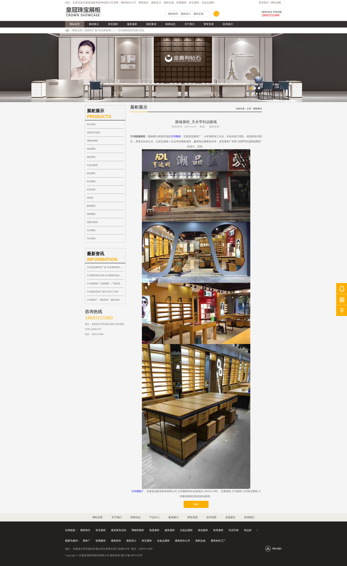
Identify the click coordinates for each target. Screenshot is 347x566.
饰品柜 (90, 197)
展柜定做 (200, 540)
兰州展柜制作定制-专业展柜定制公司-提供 (105, 275)
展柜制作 (85, 530)
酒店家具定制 (93, 132)
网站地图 (276, 2)
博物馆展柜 (92, 140)
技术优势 (211, 517)
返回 (196, 504)
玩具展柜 (91, 238)
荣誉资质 (209, 24)
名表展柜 (91, 230)
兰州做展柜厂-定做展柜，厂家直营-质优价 (105, 283)
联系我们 (264, 2)
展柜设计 (131, 540)
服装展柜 (132, 24)
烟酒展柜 (91, 214)
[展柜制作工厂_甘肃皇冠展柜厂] (83, 12)
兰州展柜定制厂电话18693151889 (102, 291)
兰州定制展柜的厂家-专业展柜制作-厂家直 (105, 267)
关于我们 (190, 24)
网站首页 (75, 24)
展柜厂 (86, 540)
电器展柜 (91, 149)
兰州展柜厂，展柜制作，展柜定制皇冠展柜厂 (105, 300)
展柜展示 (94, 24)
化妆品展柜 (92, 165)
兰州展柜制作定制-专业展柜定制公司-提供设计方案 (135, 30)
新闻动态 (170, 24)
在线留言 (230, 517)
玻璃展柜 (101, 540)
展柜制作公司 (182, 540)
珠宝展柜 (113, 24)
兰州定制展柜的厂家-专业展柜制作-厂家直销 (88, 30)
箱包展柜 (91, 173)
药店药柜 (91, 189)
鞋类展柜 (91, 181)
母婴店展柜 (92, 222)
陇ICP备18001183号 (131, 555)
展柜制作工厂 (218, 540)
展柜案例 (151, 24)
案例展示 (173, 517)
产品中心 (154, 517)
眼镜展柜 (91, 206)
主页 (249, 108)
